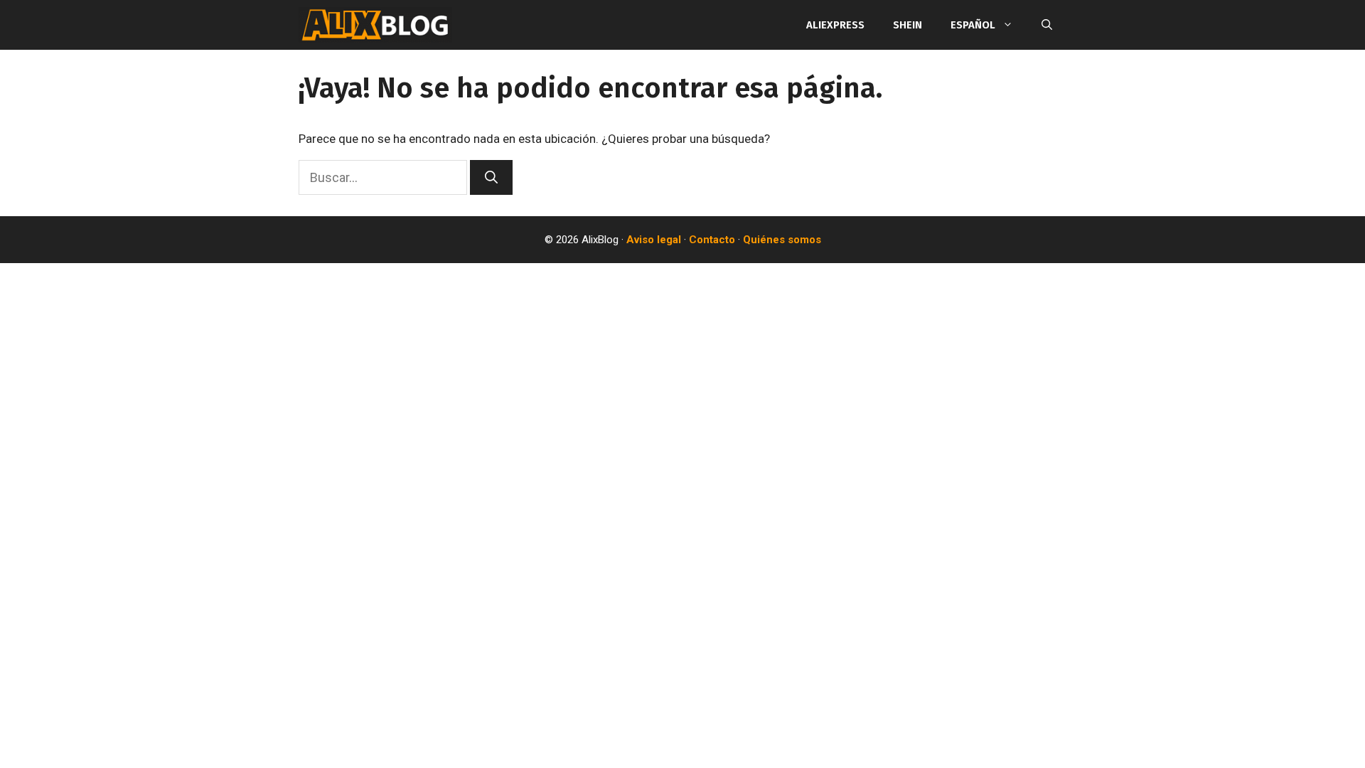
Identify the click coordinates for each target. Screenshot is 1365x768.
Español (973, 24)
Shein (907, 24)
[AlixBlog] (375, 25)
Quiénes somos (782, 239)
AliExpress (835, 24)
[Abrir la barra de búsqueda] (1046, 25)
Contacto (712, 239)
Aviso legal (653, 239)
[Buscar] (491, 177)
